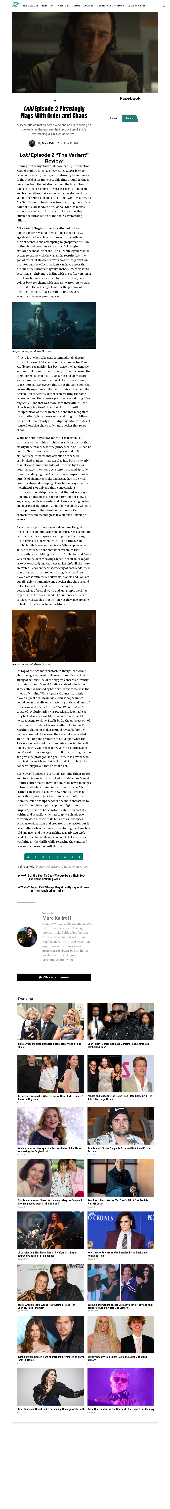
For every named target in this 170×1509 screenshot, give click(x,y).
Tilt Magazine (30, 5)
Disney (40, 866)
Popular (130, 118)
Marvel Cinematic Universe (69, 866)
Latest (113, 118)
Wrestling (63, 5)
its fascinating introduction (71, 166)
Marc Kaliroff (50, 143)
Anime (76, 5)
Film (44, 5)
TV (52, 5)
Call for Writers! (137, 5)
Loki (48, 866)
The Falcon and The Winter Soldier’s (60, 707)
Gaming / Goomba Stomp (110, 5)
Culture (88, 5)
